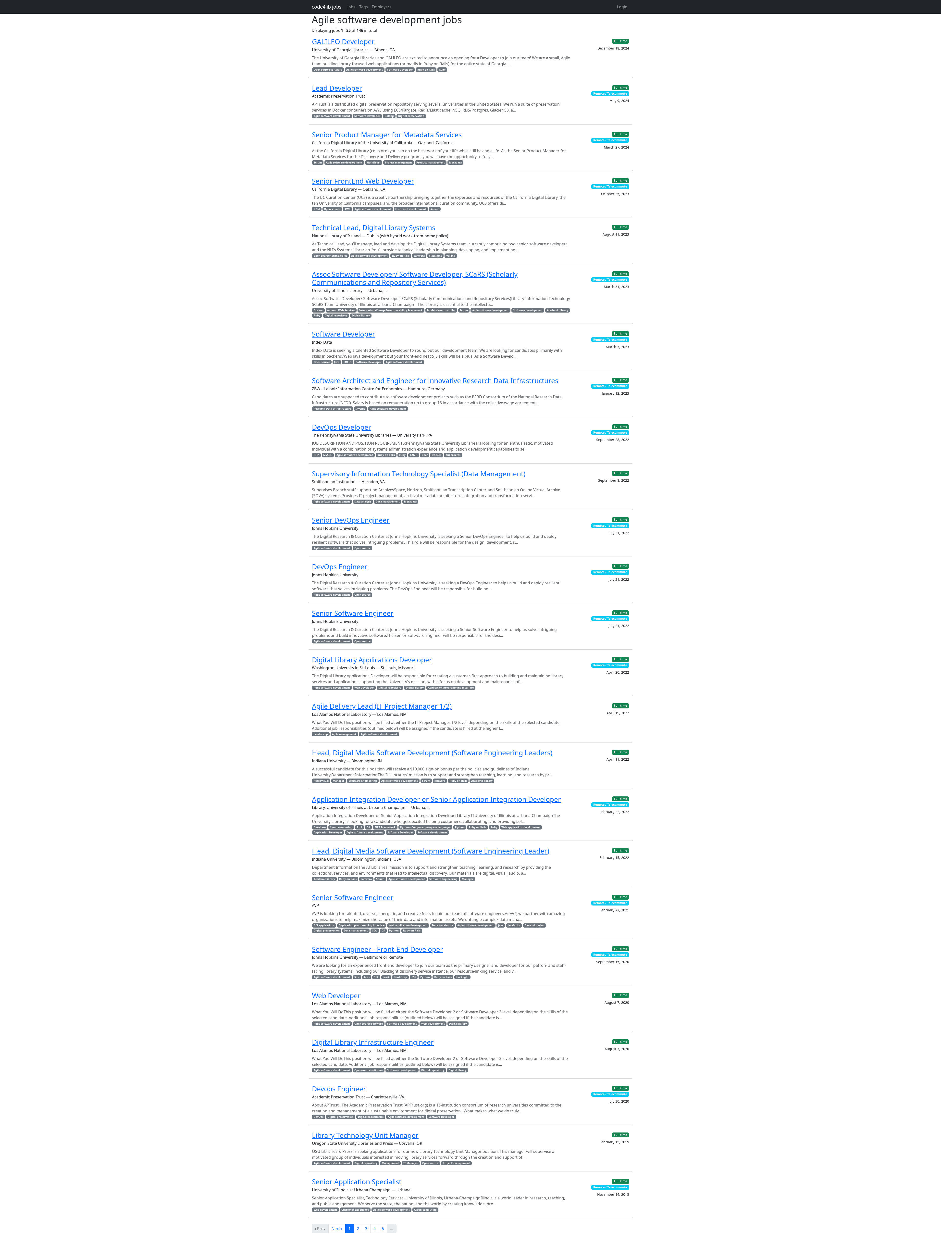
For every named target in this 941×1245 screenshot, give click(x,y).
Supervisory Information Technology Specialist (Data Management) (418, 473)
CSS (413, 977)
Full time (620, 41)
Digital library (361, 315)
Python (460, 827)
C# (368, 827)
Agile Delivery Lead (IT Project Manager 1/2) (382, 706)
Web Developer (364, 687)
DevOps (318, 1117)
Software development (528, 310)
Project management (398, 162)
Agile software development (364, 69)
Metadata (455, 162)
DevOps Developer (341, 427)
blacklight (435, 255)
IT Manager (410, 1163)
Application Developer (328, 832)
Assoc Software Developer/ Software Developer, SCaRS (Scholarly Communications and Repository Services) (415, 278)
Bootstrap (400, 977)
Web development (433, 1023)
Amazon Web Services (341, 310)
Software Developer (400, 69)
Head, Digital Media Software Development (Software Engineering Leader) (430, 850)
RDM (317, 209)
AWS (347, 209)
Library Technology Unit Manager (365, 1135)
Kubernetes (453, 455)
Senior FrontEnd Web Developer (363, 181)
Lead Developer (337, 88)
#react (435, 209)
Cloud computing (341, 827)
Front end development (410, 209)
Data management (388, 501)
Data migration (535, 925)
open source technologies (330, 255)
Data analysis (362, 501)
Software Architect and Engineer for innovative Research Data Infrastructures (435, 380)
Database (320, 827)
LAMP (413, 455)
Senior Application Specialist (356, 1181)
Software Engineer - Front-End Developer (377, 949)
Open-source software (328, 69)
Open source (332, 209)
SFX (376, 977)
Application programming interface (451, 687)
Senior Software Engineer (353, 613)
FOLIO (347, 362)
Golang (389, 116)
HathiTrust (374, 162)
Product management (430, 162)
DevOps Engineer (339, 566)
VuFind (450, 255)
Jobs (351, 7)
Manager (338, 780)
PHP (316, 455)
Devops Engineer (339, 1088)
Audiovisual (321, 780)
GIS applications (324, 925)
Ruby (442, 69)
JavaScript (514, 925)
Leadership (321, 734)
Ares (367, 977)
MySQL (327, 455)
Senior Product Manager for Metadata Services (387, 134)
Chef (425, 455)
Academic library (557, 310)
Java (336, 362)
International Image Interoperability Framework (391, 310)
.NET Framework (385, 827)
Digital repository (335, 315)
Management (390, 1163)
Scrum (318, 162)
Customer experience (355, 1209)
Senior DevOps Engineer (351, 520)
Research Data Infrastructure (332, 408)
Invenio (360, 408)
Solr (356, 977)
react (386, 977)
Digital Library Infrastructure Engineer (373, 1042)
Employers (381, 7)
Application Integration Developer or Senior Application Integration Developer (436, 799)
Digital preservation (411, 116)
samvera (419, 255)
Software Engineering (363, 780)
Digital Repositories (371, 1117)
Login (622, 7)
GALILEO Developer (343, 41)
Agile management (344, 734)
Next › (337, 1228)
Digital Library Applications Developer (372, 659)
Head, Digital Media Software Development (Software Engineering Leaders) (432, 752)
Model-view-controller (441, 310)
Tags (363, 7)
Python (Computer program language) (425, 827)
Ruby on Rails (426, 69)
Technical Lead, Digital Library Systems (373, 227)
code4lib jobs (327, 6)
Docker (318, 310)
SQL (374, 930)
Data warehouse (442, 925)
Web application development (520, 827)
